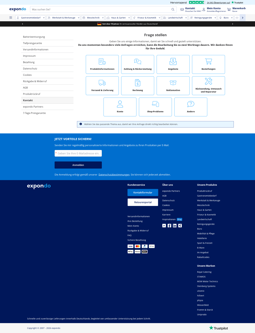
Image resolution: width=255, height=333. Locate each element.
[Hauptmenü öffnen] (10, 18)
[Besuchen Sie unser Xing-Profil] (180, 226)
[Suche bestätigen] (172, 9)
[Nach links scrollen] (22, 24)
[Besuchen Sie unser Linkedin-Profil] (174, 226)
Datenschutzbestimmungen (114, 174)
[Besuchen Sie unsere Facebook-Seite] (169, 226)
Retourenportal (143, 202)
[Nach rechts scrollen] (232, 24)
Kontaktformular (142, 192)
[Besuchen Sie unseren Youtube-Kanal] (164, 226)
